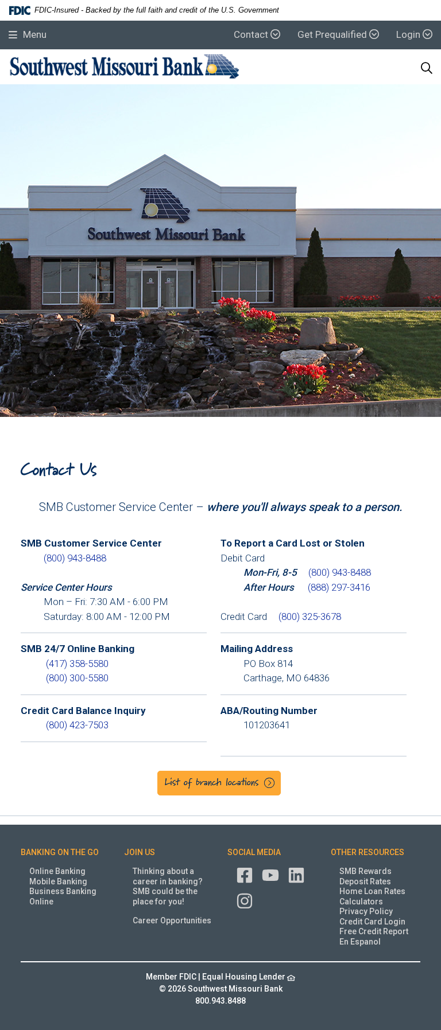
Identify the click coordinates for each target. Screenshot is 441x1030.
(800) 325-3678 (309, 616)
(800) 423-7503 (77, 725)
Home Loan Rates (372, 891)
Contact (252, 34)
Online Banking (57, 871)
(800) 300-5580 (77, 678)
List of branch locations (211, 782)
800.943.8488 (220, 1000)
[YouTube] (270, 874)
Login (409, 34)
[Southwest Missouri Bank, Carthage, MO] (125, 68)
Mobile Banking (58, 881)
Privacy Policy (366, 911)
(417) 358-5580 (77, 663)
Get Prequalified (333, 34)
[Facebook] (244, 874)
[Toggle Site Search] (426, 68)
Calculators (361, 901)
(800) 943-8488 (75, 558)
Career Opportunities (172, 920)
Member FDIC (171, 976)
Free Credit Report (373, 931)
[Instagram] (244, 900)
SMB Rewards (365, 871)
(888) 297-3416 (339, 587)
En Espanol (360, 941)
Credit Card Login (372, 921)
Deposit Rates (365, 881)
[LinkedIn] (296, 874)
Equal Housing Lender (244, 976)
